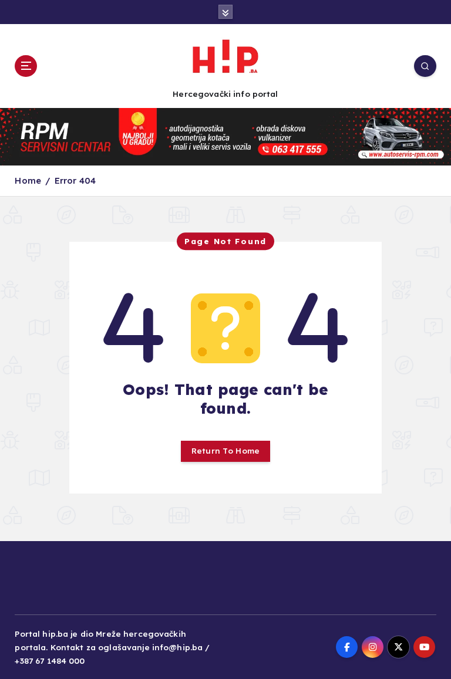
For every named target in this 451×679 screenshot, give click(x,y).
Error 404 (75, 180)
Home (28, 180)
